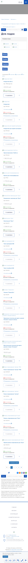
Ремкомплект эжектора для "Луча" (12, 198)
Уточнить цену (7, 109)
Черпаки (5, 64)
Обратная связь (9, 538)
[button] (13, 19)
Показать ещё (14, 462)
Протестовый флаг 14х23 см (11, 153)
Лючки (5, 54)
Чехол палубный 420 (9, 268)
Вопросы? (14, 520)
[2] (19, 467)
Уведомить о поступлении (11, 115)
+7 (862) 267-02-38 (15, 536)
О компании (14, 524)
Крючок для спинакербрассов (11, 175)
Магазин (14, 510)
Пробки (5, 59)
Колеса (5, 69)
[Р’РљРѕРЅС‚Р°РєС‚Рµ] (18, 473)
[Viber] (24, 473)
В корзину (9, 95)
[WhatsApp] (26, 473)
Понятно (5, 556)
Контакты (14, 527)
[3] (21, 467)
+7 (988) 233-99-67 (12, 535)
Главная (14, 507)
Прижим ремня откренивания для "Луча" (14, 442)
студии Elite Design (15, 549)
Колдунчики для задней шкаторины (12, 128)
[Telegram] (22, 473)
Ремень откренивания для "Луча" (12, 418)
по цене (18, 74)
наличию (12, 74)
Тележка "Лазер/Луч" (9, 292)
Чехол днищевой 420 (9, 243)
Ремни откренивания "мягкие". (11, 394)
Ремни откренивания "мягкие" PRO (12, 369)
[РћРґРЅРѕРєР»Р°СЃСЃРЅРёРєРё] (20, 473)
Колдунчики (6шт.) (8, 81)
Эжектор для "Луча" (9, 221)
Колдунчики (6, 104)
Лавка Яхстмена (5, 19)
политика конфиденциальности (14, 551)
